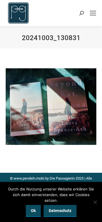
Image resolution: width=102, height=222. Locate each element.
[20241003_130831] (51, 106)
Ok (33, 210)
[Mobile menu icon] (93, 13)
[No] (95, 202)
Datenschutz (60, 210)
